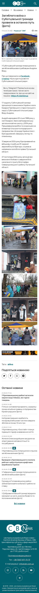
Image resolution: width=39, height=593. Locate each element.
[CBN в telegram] (19, 578)
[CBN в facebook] (16, 570)
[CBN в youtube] (31, 570)
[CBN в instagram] (8, 570)
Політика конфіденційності (19, 555)
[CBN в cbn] (23, 570)
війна (10, 364)
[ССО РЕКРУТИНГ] (19, 352)
